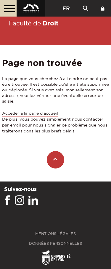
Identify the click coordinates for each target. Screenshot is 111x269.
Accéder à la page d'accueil (30, 113)
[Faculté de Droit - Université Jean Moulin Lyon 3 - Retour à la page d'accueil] (31, 8)
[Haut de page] (55, 159)
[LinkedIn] (33, 200)
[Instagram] (19, 200)
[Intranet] (102, 8)
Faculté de (34, 23)
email (15, 125)
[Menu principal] (8, 8)
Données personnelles (55, 243)
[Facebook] (7, 200)
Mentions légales (55, 234)
